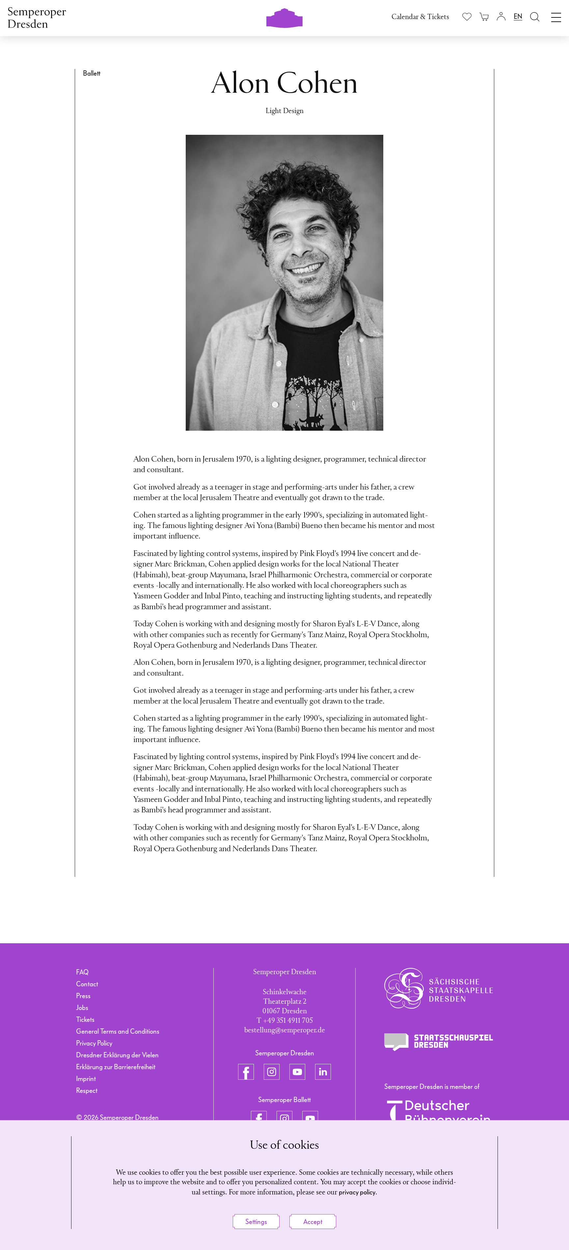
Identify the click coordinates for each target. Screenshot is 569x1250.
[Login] (501, 16)
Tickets (85, 1019)
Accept (312, 1221)
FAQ (82, 972)
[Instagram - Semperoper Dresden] (272, 1072)
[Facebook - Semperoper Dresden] (246, 1072)
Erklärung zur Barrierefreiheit (115, 1066)
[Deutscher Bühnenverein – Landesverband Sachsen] (438, 1117)
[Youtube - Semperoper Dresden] (297, 1072)
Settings (256, 1221)
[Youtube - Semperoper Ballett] (310, 1119)
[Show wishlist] (466, 16)
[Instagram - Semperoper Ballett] (284, 1119)
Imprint (86, 1078)
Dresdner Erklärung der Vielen (117, 1055)
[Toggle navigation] (556, 16)
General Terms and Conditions (117, 1031)
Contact (87, 984)
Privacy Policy (94, 1043)
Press (83, 995)
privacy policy (357, 1192)
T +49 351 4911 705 (285, 1021)
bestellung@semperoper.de (284, 1030)
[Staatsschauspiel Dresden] (438, 1042)
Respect (86, 1090)
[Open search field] (534, 16)
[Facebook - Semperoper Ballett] (259, 1119)
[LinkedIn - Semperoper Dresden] (323, 1072)
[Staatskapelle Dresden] (438, 988)
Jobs (82, 1007)
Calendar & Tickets (420, 17)
